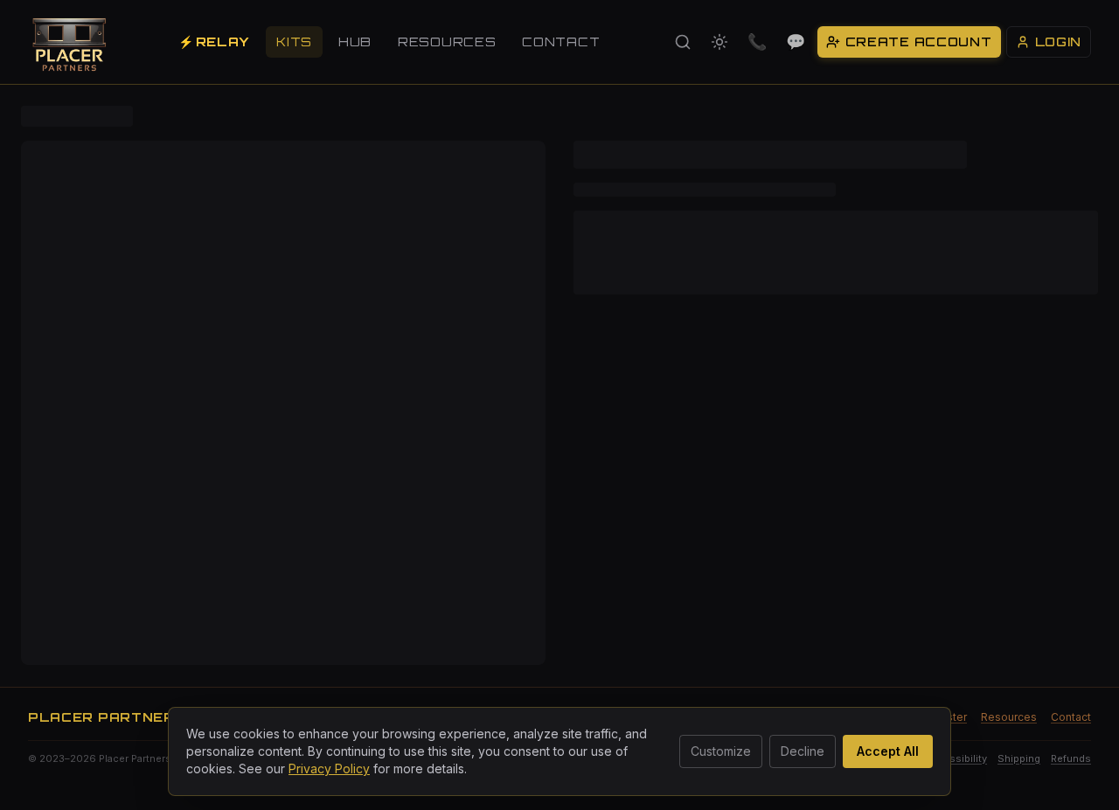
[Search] (683, 42)
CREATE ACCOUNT (918, 41)
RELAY (214, 41)
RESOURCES (447, 41)
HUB (355, 41)
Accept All (888, 751)
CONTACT (561, 41)
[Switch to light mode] (719, 42)
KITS (294, 41)
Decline (802, 751)
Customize (721, 751)
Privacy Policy (329, 768)
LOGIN (1058, 41)
